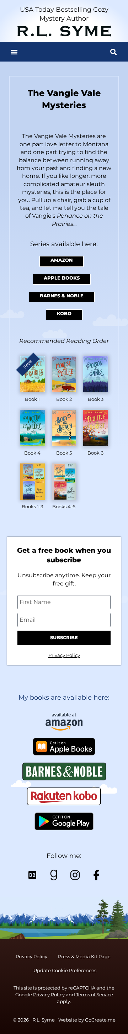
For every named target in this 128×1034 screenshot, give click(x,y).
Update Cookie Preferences (64, 970)
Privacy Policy (64, 655)
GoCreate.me (100, 1020)
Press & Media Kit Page (84, 956)
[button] (14, 52)
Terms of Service (94, 994)
